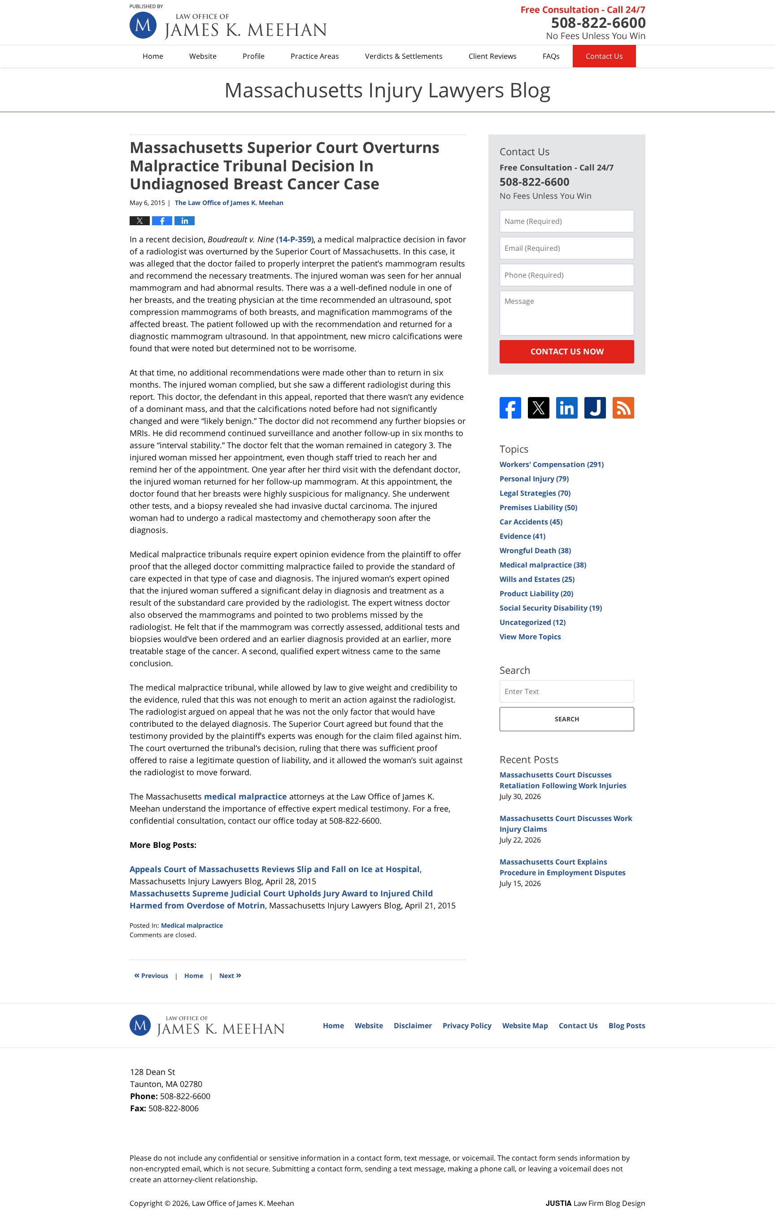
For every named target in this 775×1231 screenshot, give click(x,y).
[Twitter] (538, 408)
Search (567, 719)
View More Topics (530, 637)
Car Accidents (531, 522)
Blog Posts (627, 1025)
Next (230, 975)
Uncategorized (533, 622)
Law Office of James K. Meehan (243, 1203)
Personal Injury (534, 479)
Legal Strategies (535, 493)
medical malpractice (245, 796)
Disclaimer (413, 1025)
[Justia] (595, 408)
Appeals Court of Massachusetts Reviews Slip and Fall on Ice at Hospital (275, 869)
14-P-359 (295, 239)
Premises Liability (538, 507)
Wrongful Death (535, 550)
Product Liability (536, 593)
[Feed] (623, 408)
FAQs (551, 56)
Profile (254, 56)
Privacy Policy (467, 1025)
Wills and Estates (537, 579)
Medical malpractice (192, 925)
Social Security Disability (551, 608)
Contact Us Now (567, 351)
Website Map (525, 1025)
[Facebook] (510, 408)
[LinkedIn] (567, 408)
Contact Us (604, 56)
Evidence (522, 536)
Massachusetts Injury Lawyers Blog (228, 22)
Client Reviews (493, 56)
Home (153, 56)
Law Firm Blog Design (595, 1203)
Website (203, 56)
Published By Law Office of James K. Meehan (583, 22)
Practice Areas (315, 56)
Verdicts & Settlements (404, 56)
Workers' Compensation (552, 464)
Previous (151, 975)
